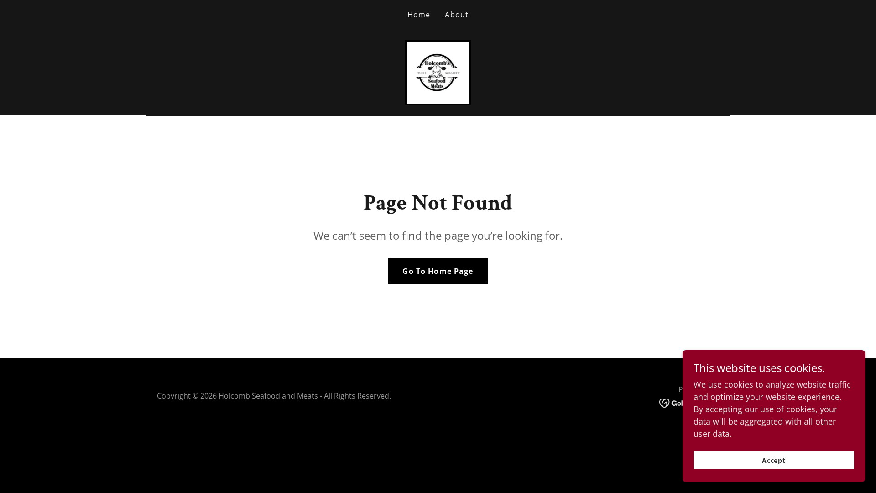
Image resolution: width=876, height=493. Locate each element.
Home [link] (419, 15)
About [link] (457, 15)
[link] (438, 71)
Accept (774, 460)
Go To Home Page (437, 271)
